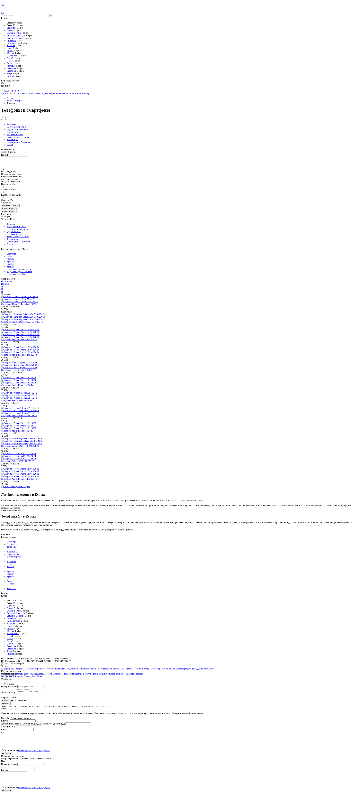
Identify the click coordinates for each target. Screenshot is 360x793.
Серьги (10, 574)
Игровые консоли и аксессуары (172, 668)
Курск (10, 48)
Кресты (10, 571)
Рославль (11, 66)
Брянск (10, 30)
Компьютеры (13, 554)
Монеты (64, 674)
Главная (10, 98)
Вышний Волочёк (15, 38)
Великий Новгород (16, 35)
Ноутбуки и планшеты (17, 129)
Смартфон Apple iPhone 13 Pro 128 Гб (19, 355)
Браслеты (11, 561)
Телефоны (11, 124)
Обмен (37, 93)
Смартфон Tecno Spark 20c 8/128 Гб (18, 370)
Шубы (39, 676)
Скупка (44, 93)
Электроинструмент (16, 127)
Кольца (10, 566)
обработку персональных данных (34, 750)
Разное (10, 144)
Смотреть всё (7, 668)
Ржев (9, 63)
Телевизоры (12, 139)
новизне (6, 281)
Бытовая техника (15, 134)
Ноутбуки (11, 542)
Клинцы (11, 45)
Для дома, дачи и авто (198, 668)
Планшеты (12, 544)
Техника (5, 117)
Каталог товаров (15, 100)
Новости (11, 584)
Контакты (76, 93)
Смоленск (11, 71)
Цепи (9, 564)
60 (2, 289)
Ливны (10, 50)
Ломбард (86, 93)
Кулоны (10, 576)
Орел (9, 58)
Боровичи (11, 28)
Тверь (9, 73)
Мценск (10, 53)
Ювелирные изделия (11, 249)
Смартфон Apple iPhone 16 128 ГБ (17, 431)
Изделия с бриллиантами (86, 674)
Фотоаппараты (14, 556)
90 (2, 291)
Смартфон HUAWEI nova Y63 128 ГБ (19, 415)
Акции (52, 93)
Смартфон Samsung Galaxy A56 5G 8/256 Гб (22, 322)
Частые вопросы (63, 93)
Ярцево (10, 76)
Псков (10, 61)
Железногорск (13, 43)
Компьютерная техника (18, 137)
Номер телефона (9, 686)
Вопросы (11, 581)
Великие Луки (14, 33)
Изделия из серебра (134, 674)
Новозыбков (13, 55)
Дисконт (8, 93)
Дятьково (11, 40)
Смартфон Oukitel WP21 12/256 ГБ (17, 461)
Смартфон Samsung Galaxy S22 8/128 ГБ (20, 446)
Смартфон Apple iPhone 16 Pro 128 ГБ (19, 339)
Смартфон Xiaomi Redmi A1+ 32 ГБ (18, 400)
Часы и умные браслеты (18, 142)
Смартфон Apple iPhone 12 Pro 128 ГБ (19, 479)
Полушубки (30, 676)
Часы (71, 674)
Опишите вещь (8, 692)
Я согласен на (27, 750)
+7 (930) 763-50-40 (10, 91)
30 (2, 286)
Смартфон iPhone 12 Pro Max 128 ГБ (18, 304)
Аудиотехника (14, 132)
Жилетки (19, 676)
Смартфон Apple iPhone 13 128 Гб (17, 385)
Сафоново (11, 68)
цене (5, 284)
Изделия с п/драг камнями (112, 674)
